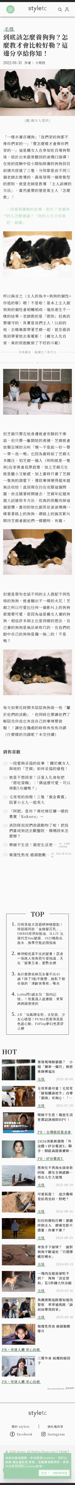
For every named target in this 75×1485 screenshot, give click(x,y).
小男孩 (40, 62)
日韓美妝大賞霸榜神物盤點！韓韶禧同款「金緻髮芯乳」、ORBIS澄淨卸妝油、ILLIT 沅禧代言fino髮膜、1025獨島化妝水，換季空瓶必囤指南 (40, 934)
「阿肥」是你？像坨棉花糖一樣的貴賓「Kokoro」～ (39, 813)
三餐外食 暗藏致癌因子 (54, 1360)
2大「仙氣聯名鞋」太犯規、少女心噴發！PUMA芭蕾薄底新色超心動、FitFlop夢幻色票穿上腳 (41, 1021)
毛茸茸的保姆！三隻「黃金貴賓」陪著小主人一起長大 (39, 799)
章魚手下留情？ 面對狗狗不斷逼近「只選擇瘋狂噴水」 (55, 1252)
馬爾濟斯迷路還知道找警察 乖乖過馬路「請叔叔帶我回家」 (55, 1304)
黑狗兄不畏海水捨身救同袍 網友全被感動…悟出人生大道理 (55, 1172)
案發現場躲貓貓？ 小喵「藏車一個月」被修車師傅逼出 (55, 1066)
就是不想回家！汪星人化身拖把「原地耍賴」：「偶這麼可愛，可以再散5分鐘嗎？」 (40, 782)
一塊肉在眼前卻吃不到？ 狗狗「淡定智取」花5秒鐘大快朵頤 (55, 1278)
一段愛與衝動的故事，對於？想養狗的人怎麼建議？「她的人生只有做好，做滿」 (38, 215)
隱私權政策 (20, 1462)
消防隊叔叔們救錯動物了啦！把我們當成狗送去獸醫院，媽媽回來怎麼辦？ (39, 830)
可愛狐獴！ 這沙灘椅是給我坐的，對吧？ (55, 1196)
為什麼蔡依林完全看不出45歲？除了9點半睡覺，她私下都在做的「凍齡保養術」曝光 (41, 978)
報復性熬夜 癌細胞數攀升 (54, 1328)
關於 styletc (21, 1426)
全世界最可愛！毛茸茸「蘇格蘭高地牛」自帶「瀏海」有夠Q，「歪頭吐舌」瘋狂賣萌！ (55, 1093)
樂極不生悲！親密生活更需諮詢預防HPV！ (55, 1117)
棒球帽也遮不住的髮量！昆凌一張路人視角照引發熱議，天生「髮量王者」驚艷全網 (40, 958)
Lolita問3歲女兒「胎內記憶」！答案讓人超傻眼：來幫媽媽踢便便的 (40, 999)
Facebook (24, 1434)
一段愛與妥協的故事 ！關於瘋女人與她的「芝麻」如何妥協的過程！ (39, 765)
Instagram (56, 1434)
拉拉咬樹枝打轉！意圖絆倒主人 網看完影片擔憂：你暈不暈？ (55, 1225)
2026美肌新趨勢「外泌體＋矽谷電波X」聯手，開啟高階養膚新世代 (55, 1146)
